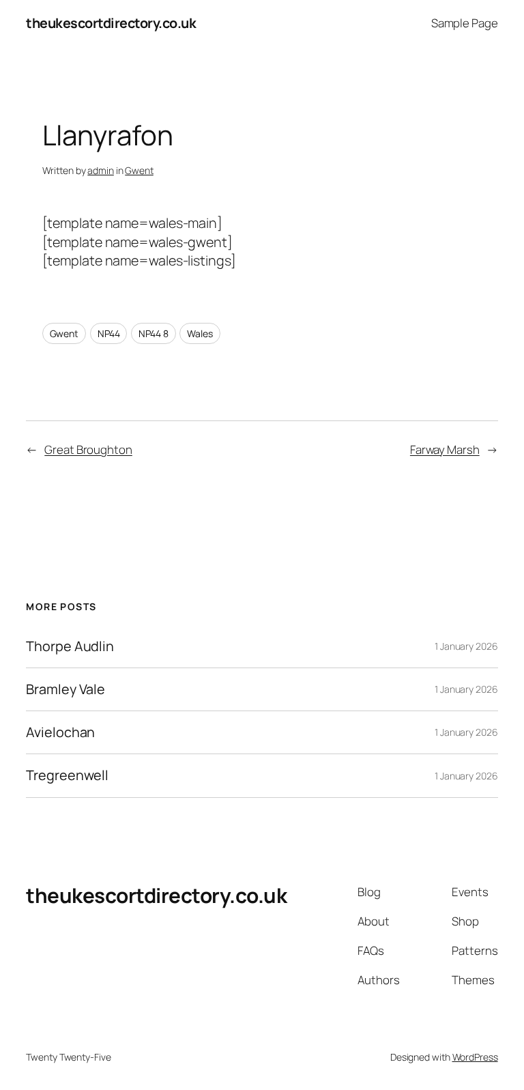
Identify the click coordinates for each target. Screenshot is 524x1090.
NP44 (109, 333)
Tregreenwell (67, 775)
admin (100, 170)
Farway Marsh (445, 449)
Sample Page (464, 23)
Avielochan (60, 732)
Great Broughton (88, 449)
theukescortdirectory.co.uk (111, 23)
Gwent (139, 170)
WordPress (475, 1056)
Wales (200, 333)
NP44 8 (153, 333)
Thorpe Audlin (70, 646)
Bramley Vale (65, 689)
